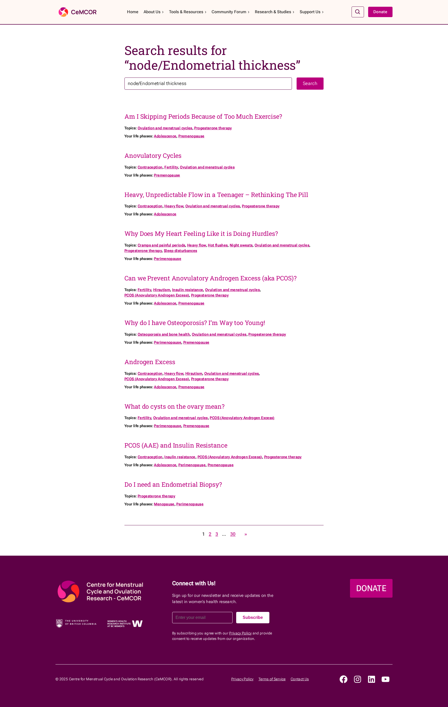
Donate (380, 11)
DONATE (371, 588)
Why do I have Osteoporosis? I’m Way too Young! (194, 323)
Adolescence (165, 136)
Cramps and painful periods (161, 245)
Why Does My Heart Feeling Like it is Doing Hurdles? (201, 233)
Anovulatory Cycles (152, 155)
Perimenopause (167, 259)
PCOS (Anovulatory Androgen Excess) (156, 295)
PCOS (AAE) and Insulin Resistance (175, 445)
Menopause (164, 504)
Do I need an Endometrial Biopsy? (173, 484)
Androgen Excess (149, 362)
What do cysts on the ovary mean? (174, 406)
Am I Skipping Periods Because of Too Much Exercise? (203, 116)
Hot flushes (218, 245)
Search (310, 83)
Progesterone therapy (213, 128)
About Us (152, 11)
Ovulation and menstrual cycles (165, 128)
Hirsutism (161, 290)
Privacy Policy (240, 633)
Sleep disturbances (180, 251)
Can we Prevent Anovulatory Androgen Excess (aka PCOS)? (210, 278)
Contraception (150, 167)
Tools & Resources (186, 11)
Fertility (171, 167)
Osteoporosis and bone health (164, 334)
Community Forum (229, 11)
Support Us (310, 11)
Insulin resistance (187, 290)
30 (233, 534)
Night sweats (241, 245)
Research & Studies (273, 11)
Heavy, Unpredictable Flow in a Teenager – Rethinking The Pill (216, 195)
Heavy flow (173, 206)
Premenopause (191, 136)
